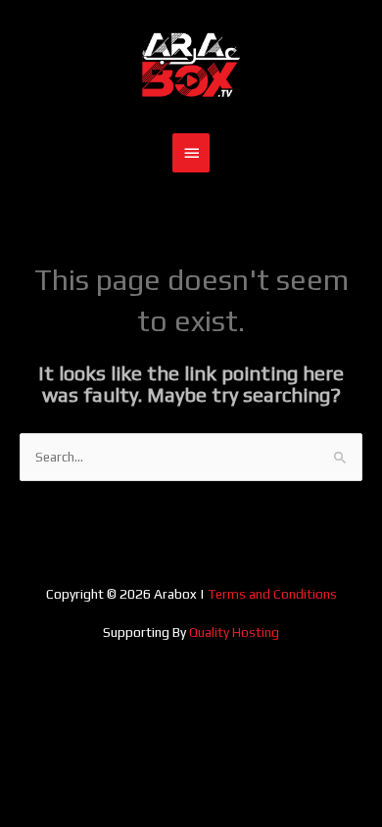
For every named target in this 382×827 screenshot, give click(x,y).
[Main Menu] (191, 152)
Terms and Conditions (272, 594)
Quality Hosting (234, 632)
